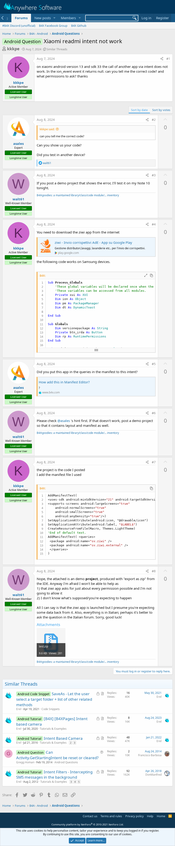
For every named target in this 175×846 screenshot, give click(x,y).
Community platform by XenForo (87, 824)
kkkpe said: (47, 129)
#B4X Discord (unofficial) (18, 26)
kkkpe (13, 48)
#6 (154, 413)
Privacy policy (134, 816)
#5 (154, 364)
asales (18, 143)
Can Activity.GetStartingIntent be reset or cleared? (57, 755)
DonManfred (153, 775)
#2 (154, 119)
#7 (154, 462)
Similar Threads (56, 49)
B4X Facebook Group (53, 26)
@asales (63, 420)
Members (68, 18)
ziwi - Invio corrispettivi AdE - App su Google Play (93, 242)
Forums (21, 18)
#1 (168, 58)
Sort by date (139, 110)
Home (161, 816)
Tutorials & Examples (53, 729)
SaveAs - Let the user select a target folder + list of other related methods (54, 699)
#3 (154, 175)
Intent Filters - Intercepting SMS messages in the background (54, 774)
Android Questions (66, 762)
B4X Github (78, 26)
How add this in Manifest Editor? (64, 382)
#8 (154, 571)
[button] (54, 18)
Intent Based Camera (63, 738)
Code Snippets (50, 709)
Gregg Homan (25, 762)
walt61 (18, 199)
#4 (154, 224)
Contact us (90, 816)
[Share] (162, 59)
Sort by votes (161, 110)
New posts (42, 18)
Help (150, 816)
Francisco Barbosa (150, 755)
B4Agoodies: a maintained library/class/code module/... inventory (78, 195)
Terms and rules (111, 816)
